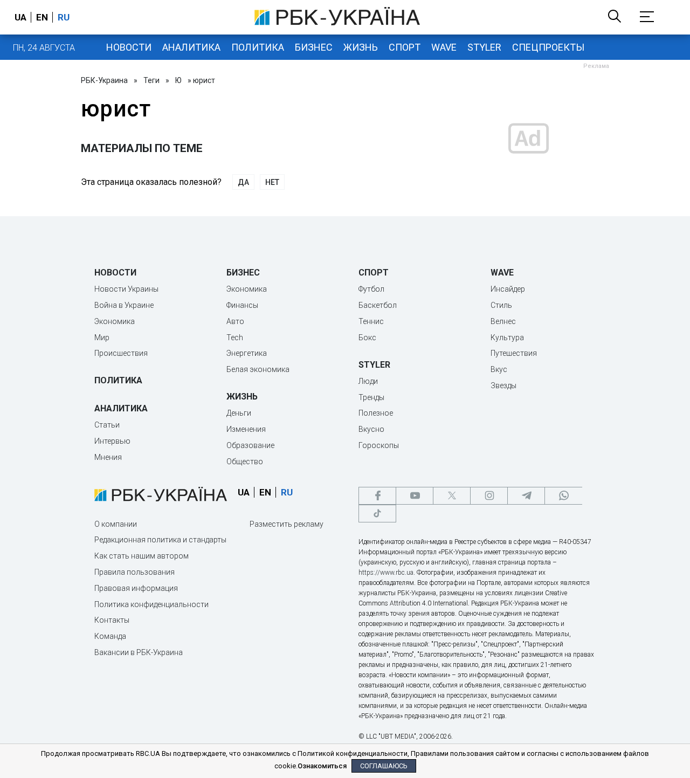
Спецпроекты (548, 47)
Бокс (367, 337)
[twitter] (452, 496)
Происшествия (121, 353)
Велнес (503, 321)
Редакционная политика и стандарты (160, 539)
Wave (444, 47)
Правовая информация (136, 588)
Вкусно (371, 429)
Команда (110, 636)
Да (243, 182)
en (42, 17)
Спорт (404, 47)
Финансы (242, 305)
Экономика (114, 321)
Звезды (503, 385)
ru (64, 17)
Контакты (111, 620)
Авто (235, 321)
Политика (257, 47)
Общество (244, 461)
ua (20, 17)
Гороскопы (378, 445)
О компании (115, 524)
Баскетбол (377, 305)
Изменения (246, 429)
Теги (151, 80)
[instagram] (489, 496)
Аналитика (191, 47)
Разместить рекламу (286, 524)
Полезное (375, 413)
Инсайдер (508, 289)
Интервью (112, 441)
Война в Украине (124, 305)
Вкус (499, 369)
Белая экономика (257, 369)
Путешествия (514, 353)
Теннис (371, 321)
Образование (250, 445)
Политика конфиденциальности (151, 604)
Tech (234, 337)
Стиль (501, 305)
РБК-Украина (104, 80)
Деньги (238, 413)
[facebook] (377, 496)
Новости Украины (126, 289)
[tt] (377, 513)
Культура (507, 337)
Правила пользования (134, 572)
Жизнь (360, 47)
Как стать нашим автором (141, 556)
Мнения (108, 457)
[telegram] (526, 496)
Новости (128, 47)
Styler (484, 47)
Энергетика (246, 353)
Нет (272, 182)
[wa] (563, 496)
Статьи (107, 425)
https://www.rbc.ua (385, 572)
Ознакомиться (322, 766)
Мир (101, 337)
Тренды (371, 397)
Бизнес (314, 47)
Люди (368, 381)
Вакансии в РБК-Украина (138, 652)
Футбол (371, 289)
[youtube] (414, 496)
